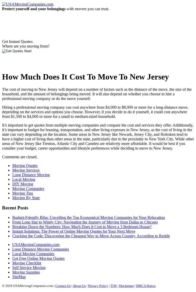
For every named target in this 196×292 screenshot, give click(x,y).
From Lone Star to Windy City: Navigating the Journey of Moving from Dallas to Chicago (85, 222)
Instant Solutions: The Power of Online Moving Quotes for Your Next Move (73, 231)
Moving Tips (22, 193)
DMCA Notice (146, 286)
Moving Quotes (25, 165)
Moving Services (26, 170)
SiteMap (19, 277)
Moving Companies (28, 188)
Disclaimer (126, 286)
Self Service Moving (28, 267)
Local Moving (23, 179)
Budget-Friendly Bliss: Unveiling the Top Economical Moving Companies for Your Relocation (88, 217)
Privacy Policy (98, 286)
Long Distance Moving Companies (40, 249)
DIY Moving (22, 184)
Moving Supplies (26, 272)
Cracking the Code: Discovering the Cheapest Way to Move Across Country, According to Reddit (91, 236)
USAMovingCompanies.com (35, 244)
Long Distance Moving (31, 175)
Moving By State (26, 198)
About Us (79, 286)
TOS (114, 286)
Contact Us (63, 286)
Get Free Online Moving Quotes (38, 258)
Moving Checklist (26, 263)
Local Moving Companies (33, 254)
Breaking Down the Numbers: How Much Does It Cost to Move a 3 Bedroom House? (82, 226)
